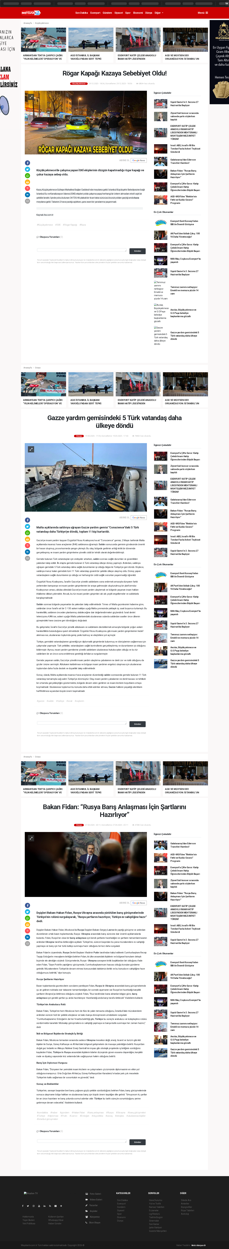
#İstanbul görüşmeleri (47, 1119)
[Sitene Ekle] (62, 1206)
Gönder (137, 251)
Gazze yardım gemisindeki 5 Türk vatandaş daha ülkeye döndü (184, 335)
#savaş (109, 1116)
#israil (69, 701)
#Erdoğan (84, 1116)
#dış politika (97, 1116)
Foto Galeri (95, 1194)
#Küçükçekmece (45, 225)
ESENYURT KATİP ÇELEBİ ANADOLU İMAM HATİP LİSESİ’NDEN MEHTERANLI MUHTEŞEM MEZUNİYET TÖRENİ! (183, 132)
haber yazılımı (91, 1245)
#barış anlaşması (95, 1112)
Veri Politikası (29, 1223)
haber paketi (104, 1245)
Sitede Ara (186, 1200)
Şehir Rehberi (155, 1227)
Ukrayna (86, 934)
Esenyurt (95, 12)
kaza (136, 198)
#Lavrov (73, 1116)
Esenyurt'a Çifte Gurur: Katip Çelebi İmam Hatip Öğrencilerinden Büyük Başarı (185, 186)
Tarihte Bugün (156, 1217)
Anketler (185, 1203)
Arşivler (93, 1211)
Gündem (107, 12)
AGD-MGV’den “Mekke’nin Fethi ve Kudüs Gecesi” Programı (183, 199)
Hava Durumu (155, 1200)
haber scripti (117, 1245)
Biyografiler (186, 1207)
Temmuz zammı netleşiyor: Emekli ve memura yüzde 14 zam (184, 290)
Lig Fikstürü (154, 1214)
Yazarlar (93, 1205)
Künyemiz (94, 1217)
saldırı (96, 559)
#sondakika (42, 1112)
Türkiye (99, 1019)
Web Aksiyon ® (198, 1245)
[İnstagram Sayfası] (35, 1206)
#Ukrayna (120, 1112)
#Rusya (110, 1112)
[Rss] (51, 1206)
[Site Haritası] (57, 1206)
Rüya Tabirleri (187, 1210)
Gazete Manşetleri (158, 1231)
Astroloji (185, 1214)
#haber (53, 1112)
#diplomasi (53, 1116)
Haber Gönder (55, 1223)
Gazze (112, 687)
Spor (128, 12)
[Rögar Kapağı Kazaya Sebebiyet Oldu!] (86, 122)
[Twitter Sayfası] (29, 1206)
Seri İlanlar (154, 1224)
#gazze (40, 701)
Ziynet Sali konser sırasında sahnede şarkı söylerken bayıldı (184, 116)
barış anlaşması (78, 938)
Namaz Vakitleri (156, 1207)
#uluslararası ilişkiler (136, 1116)
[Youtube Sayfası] (40, 1206)
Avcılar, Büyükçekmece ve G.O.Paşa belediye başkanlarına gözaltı (183, 313)
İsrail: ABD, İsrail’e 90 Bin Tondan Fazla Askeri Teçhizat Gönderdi (185, 148)
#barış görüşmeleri (137, 1112)
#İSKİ (57, 225)
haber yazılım (129, 1245)
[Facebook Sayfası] (24, 1206)
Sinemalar (154, 1220)
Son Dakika (81, 12)
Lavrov (111, 929)
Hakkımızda (28, 1216)
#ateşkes (119, 1116)
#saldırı (50, 701)
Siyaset (118, 12)
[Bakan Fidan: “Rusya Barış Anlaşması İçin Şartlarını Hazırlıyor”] (86, 864)
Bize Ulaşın (94, 1222)
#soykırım (79, 701)
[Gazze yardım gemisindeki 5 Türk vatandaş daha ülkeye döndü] (86, 477)
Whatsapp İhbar (55, 1220)
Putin (96, 952)
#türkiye (60, 701)
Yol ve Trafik (155, 1203)
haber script (142, 1245)
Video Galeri (95, 1199)
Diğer (158, 12)
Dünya (148, 12)
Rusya (81, 929)
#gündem (64, 1112)
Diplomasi (52, 1062)
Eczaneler (154, 1210)
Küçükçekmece (42, 23)
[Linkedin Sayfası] (46, 1206)
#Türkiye (41, 1116)
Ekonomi (138, 12)
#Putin (64, 1116)
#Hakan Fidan (78, 1112)
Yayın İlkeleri (28, 1220)
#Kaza (82, 225)
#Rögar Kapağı (70, 225)
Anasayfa (28, 23)
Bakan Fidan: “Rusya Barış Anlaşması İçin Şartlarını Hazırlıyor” (183, 174)
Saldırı (102, 544)
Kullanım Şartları (56, 1216)
